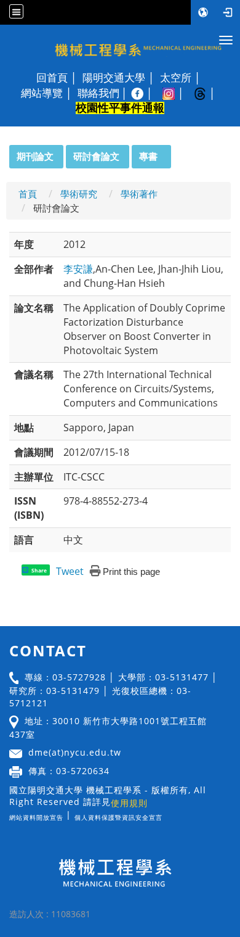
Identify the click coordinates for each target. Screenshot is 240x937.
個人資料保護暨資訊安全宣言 (118, 817)
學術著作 (139, 194)
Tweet (70, 571)
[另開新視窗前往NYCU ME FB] (143, 93)
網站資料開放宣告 (36, 817)
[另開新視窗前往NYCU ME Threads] (206, 93)
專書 (148, 156)
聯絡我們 (98, 93)
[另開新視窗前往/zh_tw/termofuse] (165, 814)
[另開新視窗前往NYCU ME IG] (175, 93)
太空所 (175, 78)
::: (3, 152)
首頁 (27, 194)
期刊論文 (35, 156)
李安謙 (78, 269)
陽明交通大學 (113, 78)
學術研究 (78, 194)
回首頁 (52, 78)
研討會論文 (96, 156)
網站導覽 (42, 93)
